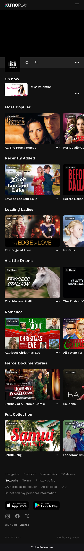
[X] (27, 516)
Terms (26, 480)
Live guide (12, 474)
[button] (42, 89)
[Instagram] (8, 516)
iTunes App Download (17, 506)
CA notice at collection (21, 487)
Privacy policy (45, 480)
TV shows (68, 474)
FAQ (63, 487)
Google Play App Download (46, 506)
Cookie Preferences (42, 547)
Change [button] (24, 524)
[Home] (16, 5)
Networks (11, 480)
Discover (29, 474)
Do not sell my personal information (30, 493)
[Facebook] (17, 516)
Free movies (48, 474)
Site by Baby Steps (68, 537)
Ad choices (49, 487)
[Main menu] (77, 5)
